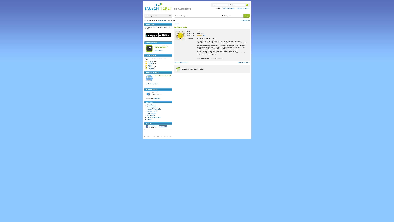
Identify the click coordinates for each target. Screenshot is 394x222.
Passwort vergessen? (243, 8)
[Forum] (149, 51)
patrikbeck (151, 67)
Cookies (158, 136)
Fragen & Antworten (152, 107)
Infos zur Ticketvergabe (154, 109)
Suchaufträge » (245, 20)
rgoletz (150, 65)
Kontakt (149, 119)
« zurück (176, 24)
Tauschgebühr (151, 115)
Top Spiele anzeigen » (151, 84)
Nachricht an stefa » (243, 62)
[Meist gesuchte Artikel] (149, 80)
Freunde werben (151, 113)
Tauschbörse (162, 20)
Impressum (169, 136)
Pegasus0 (151, 61)
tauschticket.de (153, 126)
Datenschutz (151, 136)
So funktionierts (151, 105)
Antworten (157, 98)
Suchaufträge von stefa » (181, 62)
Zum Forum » (158, 50)
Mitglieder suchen (152, 111)
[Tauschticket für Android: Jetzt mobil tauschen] (151, 37)
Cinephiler (151, 68)
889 (204, 35)
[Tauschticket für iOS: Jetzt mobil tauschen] (164, 37)
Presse (163, 136)
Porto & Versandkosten (153, 117)
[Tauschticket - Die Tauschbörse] (158, 7)
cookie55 (150, 63)
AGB (145, 136)
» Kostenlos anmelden (228, 8)
